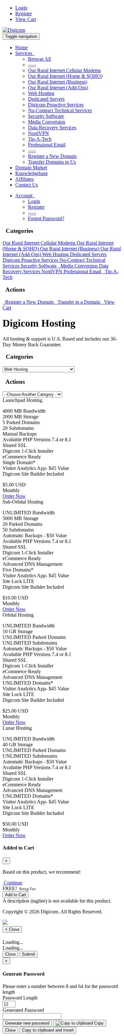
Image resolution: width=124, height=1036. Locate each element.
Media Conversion (46, 122)
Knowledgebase (31, 173)
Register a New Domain (52, 156)
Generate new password (27, 1023)
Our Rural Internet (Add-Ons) (58, 87)
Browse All (39, 59)
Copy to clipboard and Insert (48, 1030)
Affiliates (24, 179)
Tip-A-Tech (40, 139)
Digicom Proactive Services (56, 104)
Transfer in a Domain (78, 302)
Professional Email (46, 144)
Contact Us (26, 184)
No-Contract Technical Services (60, 110)
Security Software (46, 116)
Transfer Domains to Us (52, 162)
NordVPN (38, 133)
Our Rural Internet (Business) (57, 82)
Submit (28, 954)
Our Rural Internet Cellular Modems (64, 70)
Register (23, 13)
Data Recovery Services (52, 127)
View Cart (25, 19)
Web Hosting (41, 93)
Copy (98, 1023)
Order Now (14, 496)
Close (10, 954)
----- (32, 64)
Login (21, 7)
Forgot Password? (46, 218)
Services (25, 53)
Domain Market (31, 167)
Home (21, 47)
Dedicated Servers (46, 99)
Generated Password (23, 1010)
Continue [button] (13, 882)
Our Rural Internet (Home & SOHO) (65, 76)
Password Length (20, 997)
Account (25, 195)
